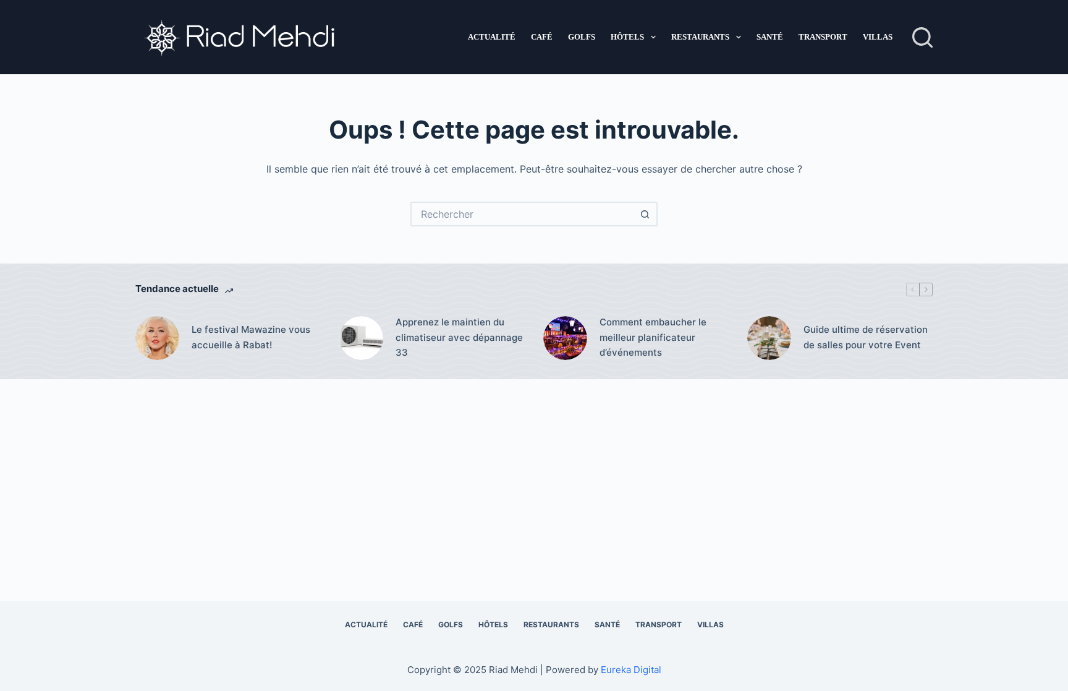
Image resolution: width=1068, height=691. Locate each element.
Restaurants (700, 36)
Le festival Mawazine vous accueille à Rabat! (251, 337)
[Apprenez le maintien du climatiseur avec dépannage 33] (361, 338)
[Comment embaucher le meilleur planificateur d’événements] (565, 338)
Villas (877, 36)
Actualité (491, 36)
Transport (823, 36)
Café (542, 36)
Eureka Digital (631, 670)
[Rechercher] (922, 37)
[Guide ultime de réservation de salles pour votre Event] (769, 338)
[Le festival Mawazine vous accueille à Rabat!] (157, 338)
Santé (769, 36)
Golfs (581, 36)
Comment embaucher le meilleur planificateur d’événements (653, 337)
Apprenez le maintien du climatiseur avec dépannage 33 (459, 337)
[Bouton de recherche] (645, 214)
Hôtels (627, 36)
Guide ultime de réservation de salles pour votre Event (865, 337)
